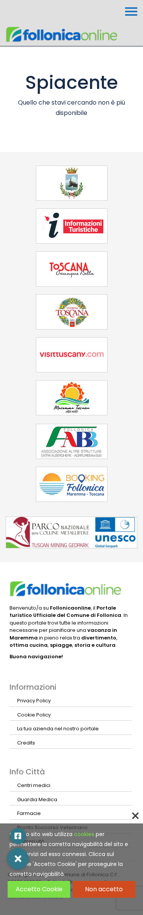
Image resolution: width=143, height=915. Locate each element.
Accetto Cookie (39, 889)
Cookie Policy (34, 714)
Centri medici (33, 785)
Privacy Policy (34, 700)
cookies (84, 834)
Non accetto (104, 889)
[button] (18, 858)
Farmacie (29, 813)
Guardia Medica (37, 799)
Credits (26, 742)
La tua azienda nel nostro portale (58, 728)
